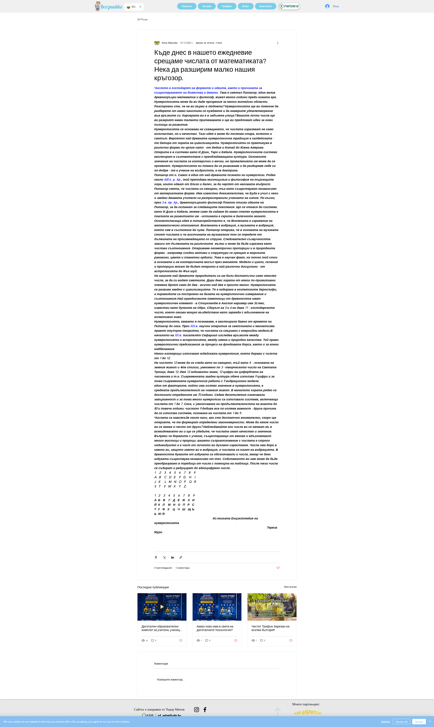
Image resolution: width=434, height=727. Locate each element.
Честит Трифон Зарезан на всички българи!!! (270, 628)
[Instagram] (196, 709)
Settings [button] (385, 721)
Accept (419, 721)
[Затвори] (430, 721)
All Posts (142, 19)
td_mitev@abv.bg (169, 715)
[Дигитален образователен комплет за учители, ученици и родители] (161, 607)
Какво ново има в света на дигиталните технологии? (215, 628)
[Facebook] (205, 709)
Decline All (401, 721)
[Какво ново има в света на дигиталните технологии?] (217, 607)
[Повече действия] (278, 43)
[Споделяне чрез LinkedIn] (172, 557)
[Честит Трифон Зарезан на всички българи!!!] (272, 607)
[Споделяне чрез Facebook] (155, 557)
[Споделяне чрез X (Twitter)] (164, 557)
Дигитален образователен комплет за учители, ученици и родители (162, 628)
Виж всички (290, 586)
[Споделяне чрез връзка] (180, 557)
